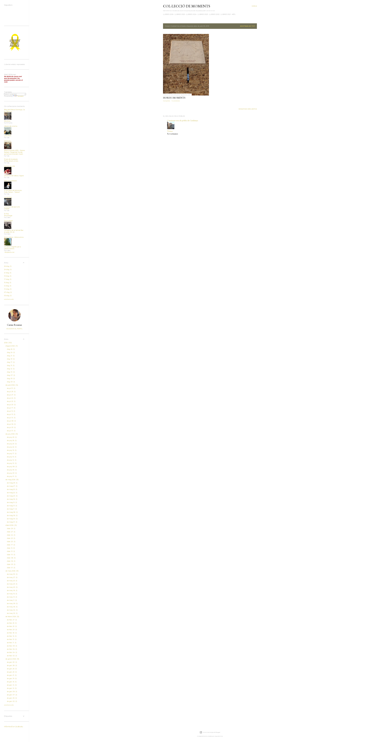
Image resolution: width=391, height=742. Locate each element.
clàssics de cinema (10, 126)
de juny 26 (11, 440)
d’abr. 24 (11, 535)
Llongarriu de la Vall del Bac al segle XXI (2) (13, 231)
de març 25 (12, 581)
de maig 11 (11, 509)
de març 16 (12, 594)
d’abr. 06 (11, 561)
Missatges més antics (248, 109)
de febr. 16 (11, 636)
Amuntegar (8, 216)
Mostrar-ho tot (247, 26)
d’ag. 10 (10, 372)
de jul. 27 (11, 395)
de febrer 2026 (12, 616)
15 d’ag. (7, 282)
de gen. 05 (11, 698)
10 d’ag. (7, 289)
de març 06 (12, 607)
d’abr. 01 (11, 568)
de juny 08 (11, 466)
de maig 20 (12, 496)
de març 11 (11, 600)
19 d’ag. (7, 276)
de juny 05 (11, 470)
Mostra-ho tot (9, 252)
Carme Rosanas (14, 324)
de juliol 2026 (11, 385)
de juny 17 (11, 453)
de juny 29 (11, 437)
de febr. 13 (11, 639)
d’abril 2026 (10, 525)
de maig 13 (12, 506)
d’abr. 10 (11, 555)
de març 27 (12, 577)
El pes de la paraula (11, 159)
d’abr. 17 (11, 545)
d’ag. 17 (10, 362)
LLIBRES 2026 (168, 14)
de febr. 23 (11, 626)
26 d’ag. (7, 266)
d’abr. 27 (11, 532)
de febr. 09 (12, 646)
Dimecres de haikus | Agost (14, 176)
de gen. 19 (11, 678)
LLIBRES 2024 (191, 14)
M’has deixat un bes (11, 161)
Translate (20, 96)
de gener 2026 (12, 659)
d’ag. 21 (10, 356)
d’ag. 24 (10, 352)
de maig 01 (12, 522)
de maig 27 (12, 486)
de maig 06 (12, 515)
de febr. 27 (11, 620)
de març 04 (12, 610)
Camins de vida (9, 166)
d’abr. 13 (10, 551)
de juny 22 (11, 447)
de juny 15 (11, 457)
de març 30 (12, 574)
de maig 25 (12, 489)
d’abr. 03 (11, 564)
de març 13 (12, 597)
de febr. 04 (12, 652)
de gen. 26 (11, 669)
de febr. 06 (11, 649)
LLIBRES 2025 (180, 14)
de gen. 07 (12, 695)
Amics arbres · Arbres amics (14, 237)
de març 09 (12, 603)
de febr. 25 (11, 623)
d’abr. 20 (11, 541)
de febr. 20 (11, 630)
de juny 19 (11, 450)
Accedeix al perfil (14, 329)
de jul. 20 (11, 405)
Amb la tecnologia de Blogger (211, 732)
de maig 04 (12, 519)
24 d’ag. (7, 269)
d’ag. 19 (10, 359)
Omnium (7, 141)
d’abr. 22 (11, 538)
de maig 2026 (11, 480)
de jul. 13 (11, 414)
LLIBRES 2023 (203, 14)
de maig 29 (12, 483)
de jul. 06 (11, 424)
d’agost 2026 (11, 346)
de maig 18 (12, 499)
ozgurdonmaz (218, 736)
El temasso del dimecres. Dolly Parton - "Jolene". (13, 191)
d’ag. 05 (10, 378)
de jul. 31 (11, 388)
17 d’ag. (7, 279)
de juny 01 (11, 476)
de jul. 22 (11, 401)
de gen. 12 (11, 688)
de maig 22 (12, 493)
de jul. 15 (11, 411)
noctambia (8, 197)
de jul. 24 (11, 398)
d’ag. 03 (10, 382)
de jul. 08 (11, 421)
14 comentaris (176, 101)
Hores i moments (174, 97)
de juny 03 (11, 473)
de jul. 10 (11, 418)
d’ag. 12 (10, 369)
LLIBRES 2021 (226, 14)
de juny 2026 (11, 434)
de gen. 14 (11, 685)
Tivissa (169, 131)
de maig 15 (11, 502)
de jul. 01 (11, 431)
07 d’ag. (7, 292)
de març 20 (12, 587)
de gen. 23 (11, 672)
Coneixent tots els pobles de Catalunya (182, 120)
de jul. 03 (11, 427)
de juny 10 (11, 463)
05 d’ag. (7, 296)
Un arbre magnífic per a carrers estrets (12, 248)
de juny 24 (11, 444)
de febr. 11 (11, 643)
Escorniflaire (8, 221)
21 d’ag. (7, 273)
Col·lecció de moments (186, 6)
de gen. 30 (11, 662)
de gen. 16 (11, 682)
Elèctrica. (7, 121)
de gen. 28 (11, 665)
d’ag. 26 (10, 349)
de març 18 (12, 590)
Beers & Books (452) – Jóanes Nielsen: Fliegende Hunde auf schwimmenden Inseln (14, 152)
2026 (7, 343)
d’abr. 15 (10, 548)
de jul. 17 (11, 408)
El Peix (6, 214)
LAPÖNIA (7, 136)
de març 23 (12, 584)
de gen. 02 (11, 701)
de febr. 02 (11, 656)
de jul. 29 (11, 391)
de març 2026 (11, 571)
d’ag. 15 (10, 365)
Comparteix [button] (166, 101)
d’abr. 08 (11, 558)
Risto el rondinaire (10, 181)
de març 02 (12, 613)
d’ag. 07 (11, 375)
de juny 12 (11, 460)
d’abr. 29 (11, 528)
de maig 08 (12, 512)
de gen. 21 (11, 675)
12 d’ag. (7, 286)
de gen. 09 (12, 691)
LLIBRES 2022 (214, 14)
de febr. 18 (11, 633)
